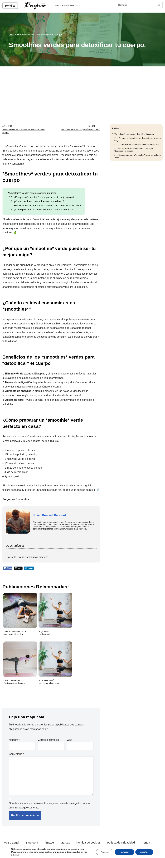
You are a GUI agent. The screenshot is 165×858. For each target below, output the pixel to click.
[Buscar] (159, 5)
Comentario (16, 754)
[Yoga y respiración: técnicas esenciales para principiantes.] (19, 657)
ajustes (15, 854)
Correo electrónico (49, 739)
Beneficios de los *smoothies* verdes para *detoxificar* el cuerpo (45, 205)
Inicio (11, 34)
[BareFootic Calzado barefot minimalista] (36, 6)
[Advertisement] (82, 90)
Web (69, 739)
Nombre (14, 739)
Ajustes (105, 851)
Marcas (65, 842)
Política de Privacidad (121, 842)
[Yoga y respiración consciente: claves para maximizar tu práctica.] (55, 657)
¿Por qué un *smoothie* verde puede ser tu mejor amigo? (41, 197)
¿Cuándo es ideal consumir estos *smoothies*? (36, 201)
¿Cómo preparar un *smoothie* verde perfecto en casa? (41, 209)
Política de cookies (88, 842)
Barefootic (32, 842)
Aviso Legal (11, 842)
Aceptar (144, 851)
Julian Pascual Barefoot (49, 515)
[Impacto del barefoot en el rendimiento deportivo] (19, 608)
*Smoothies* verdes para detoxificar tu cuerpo (30, 193)
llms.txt (49, 842)
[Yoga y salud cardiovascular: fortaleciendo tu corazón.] (55, 608)
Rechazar (124, 851)
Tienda (145, 842)
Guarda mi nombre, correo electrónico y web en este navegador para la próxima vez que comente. (49, 805)
